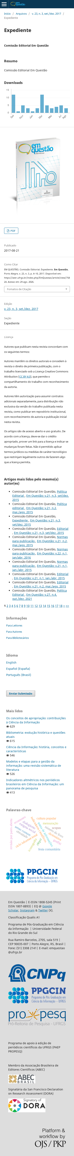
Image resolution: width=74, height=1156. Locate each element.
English (11, 662)
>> (67, 606)
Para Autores (14, 631)
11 (32, 606)
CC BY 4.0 (24, 376)
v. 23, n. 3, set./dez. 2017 (46, 13)
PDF (12, 231)
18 (60, 606)
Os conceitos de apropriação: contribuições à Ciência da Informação (36, 720)
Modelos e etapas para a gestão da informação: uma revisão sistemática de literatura (33, 765)
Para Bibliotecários (17, 638)
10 (28, 606)
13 (40, 606)
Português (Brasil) (18, 675)
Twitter (43, 910)
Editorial (62, 529)
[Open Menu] (4, 4)
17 (56, 606)
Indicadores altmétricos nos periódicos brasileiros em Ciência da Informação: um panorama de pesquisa (35, 784)
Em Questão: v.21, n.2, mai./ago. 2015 (40, 586)
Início (7, 13)
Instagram (27, 910)
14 (44, 606)
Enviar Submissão (20, 693)
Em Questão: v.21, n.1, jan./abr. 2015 (39, 578)
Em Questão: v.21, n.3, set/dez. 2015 (39, 533)
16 (52, 606)
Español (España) (18, 669)
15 (48, 606)
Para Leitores (14, 625)
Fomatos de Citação (19, 289)
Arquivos (21, 13)
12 (36, 606)
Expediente (20, 520)
